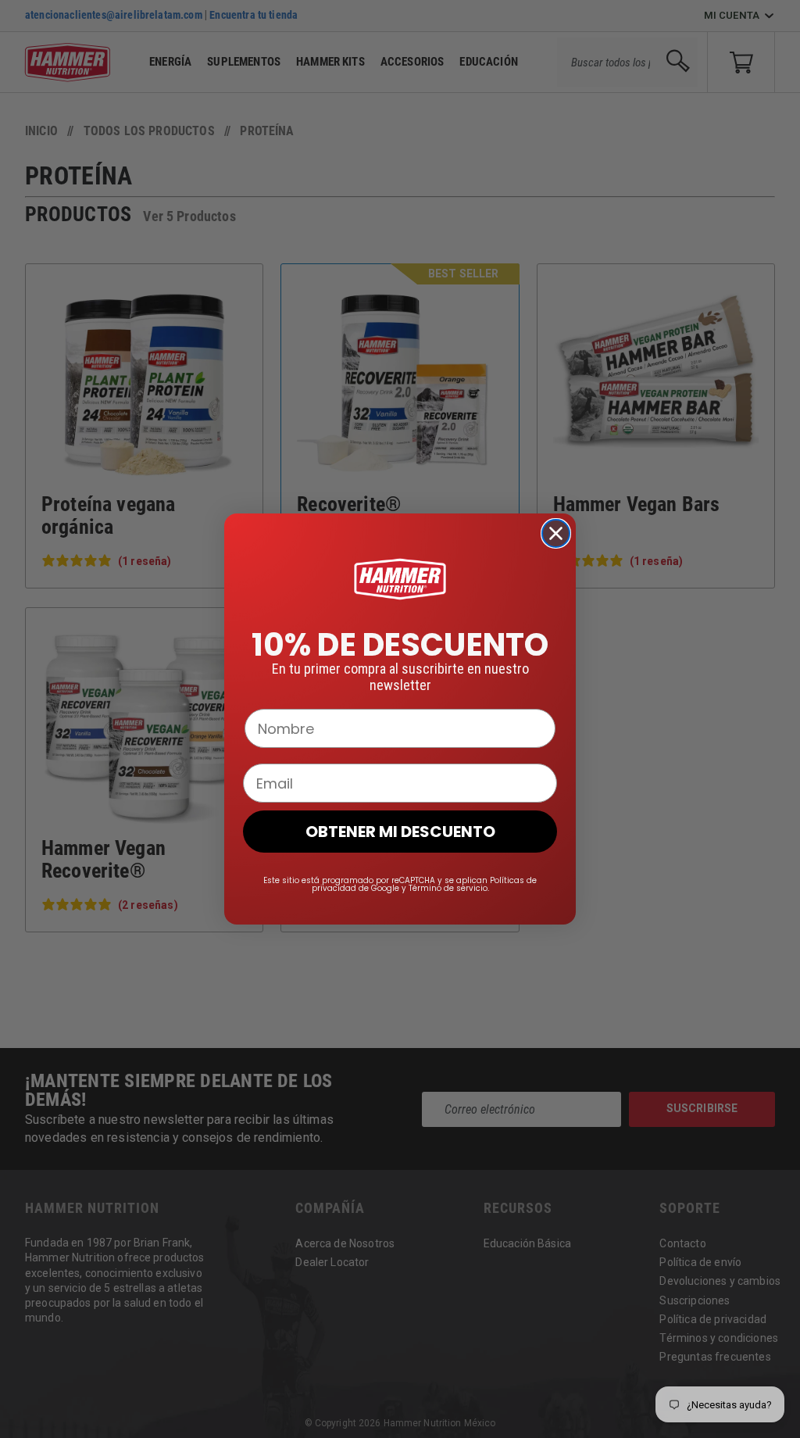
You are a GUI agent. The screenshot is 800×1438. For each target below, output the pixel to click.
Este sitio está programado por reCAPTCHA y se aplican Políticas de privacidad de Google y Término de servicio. (400, 884)
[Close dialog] (556, 533)
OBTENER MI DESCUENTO (400, 831)
